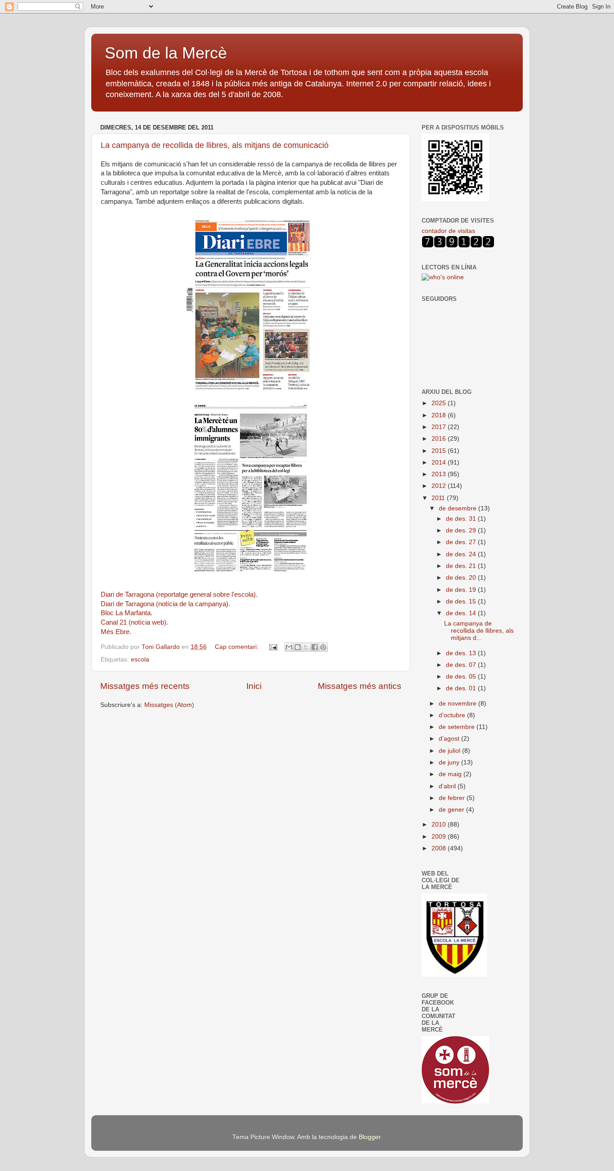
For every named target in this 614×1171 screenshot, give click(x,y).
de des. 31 (462, 518)
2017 (440, 427)
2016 (440, 438)
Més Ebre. (116, 631)
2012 (440, 486)
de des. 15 (462, 601)
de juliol (450, 750)
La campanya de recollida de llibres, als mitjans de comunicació (215, 145)
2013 (440, 474)
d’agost (450, 738)
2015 (440, 450)
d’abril (448, 786)
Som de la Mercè (166, 53)
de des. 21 (462, 566)
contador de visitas (448, 231)
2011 (439, 498)
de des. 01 (462, 688)
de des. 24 (462, 554)
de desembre (458, 508)
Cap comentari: (237, 647)
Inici (254, 686)
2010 (440, 824)
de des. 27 (462, 542)
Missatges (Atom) (169, 705)
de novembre (458, 703)
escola (140, 659)
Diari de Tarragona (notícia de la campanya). (165, 604)
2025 (440, 403)
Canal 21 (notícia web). (134, 622)
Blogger (369, 1137)
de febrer (453, 798)
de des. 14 (462, 613)
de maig (451, 774)
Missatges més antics (359, 686)
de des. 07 (462, 664)
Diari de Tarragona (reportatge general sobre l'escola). (179, 594)
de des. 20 (462, 577)
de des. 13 (462, 653)
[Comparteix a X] (306, 647)
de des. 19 (462, 589)
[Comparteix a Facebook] (314, 647)
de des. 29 (462, 530)
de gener (452, 809)
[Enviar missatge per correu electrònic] (272, 647)
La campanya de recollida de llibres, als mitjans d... (479, 630)
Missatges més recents (145, 686)
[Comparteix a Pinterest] (323, 647)
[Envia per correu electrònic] (289, 647)
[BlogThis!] (297, 647)
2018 (440, 415)
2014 (440, 462)
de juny (450, 762)
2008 (440, 848)
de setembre (457, 727)
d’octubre (453, 715)
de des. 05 (462, 676)
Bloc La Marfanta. (126, 613)
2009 (440, 836)
